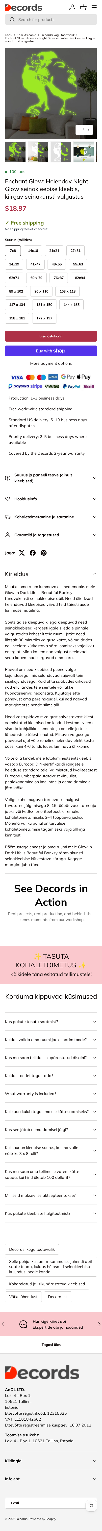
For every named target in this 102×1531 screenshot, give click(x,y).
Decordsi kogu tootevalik (58, 35)
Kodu (8, 35)
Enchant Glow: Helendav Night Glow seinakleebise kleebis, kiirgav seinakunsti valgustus (50, 40)
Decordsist (58, 1296)
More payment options (51, 363)
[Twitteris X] (21, 552)
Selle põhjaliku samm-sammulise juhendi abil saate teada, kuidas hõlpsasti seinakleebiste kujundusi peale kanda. (50, 1266)
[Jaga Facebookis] (32, 552)
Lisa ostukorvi (51, 336)
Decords (21, 1519)
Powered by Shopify (42, 1519)
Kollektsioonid (26, 35)
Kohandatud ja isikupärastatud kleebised (47, 1283)
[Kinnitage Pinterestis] (43, 552)
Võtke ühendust (23, 1296)
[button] (83, 7)
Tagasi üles (51, 1344)
